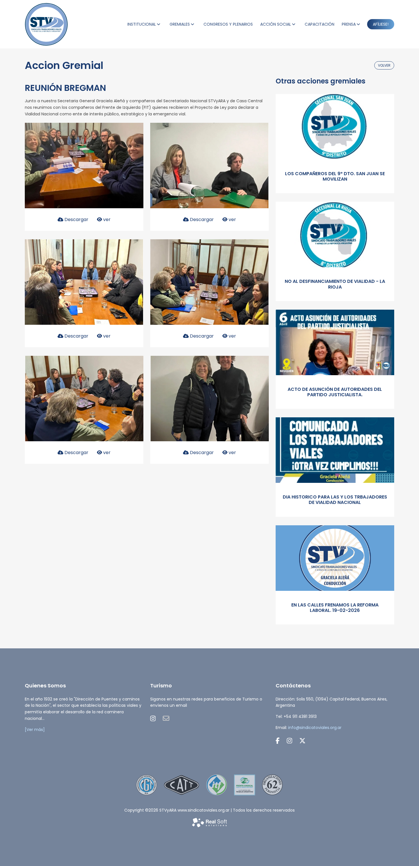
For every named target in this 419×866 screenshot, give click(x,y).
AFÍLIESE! (381, 24)
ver (106, 219)
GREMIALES (180, 24)
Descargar (75, 219)
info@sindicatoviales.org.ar (314, 727)
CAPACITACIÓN (319, 24)
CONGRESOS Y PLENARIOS (228, 24)
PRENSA (349, 24)
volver (384, 65)
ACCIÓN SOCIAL (275, 24)
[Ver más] (35, 729)
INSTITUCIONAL (141, 24)
